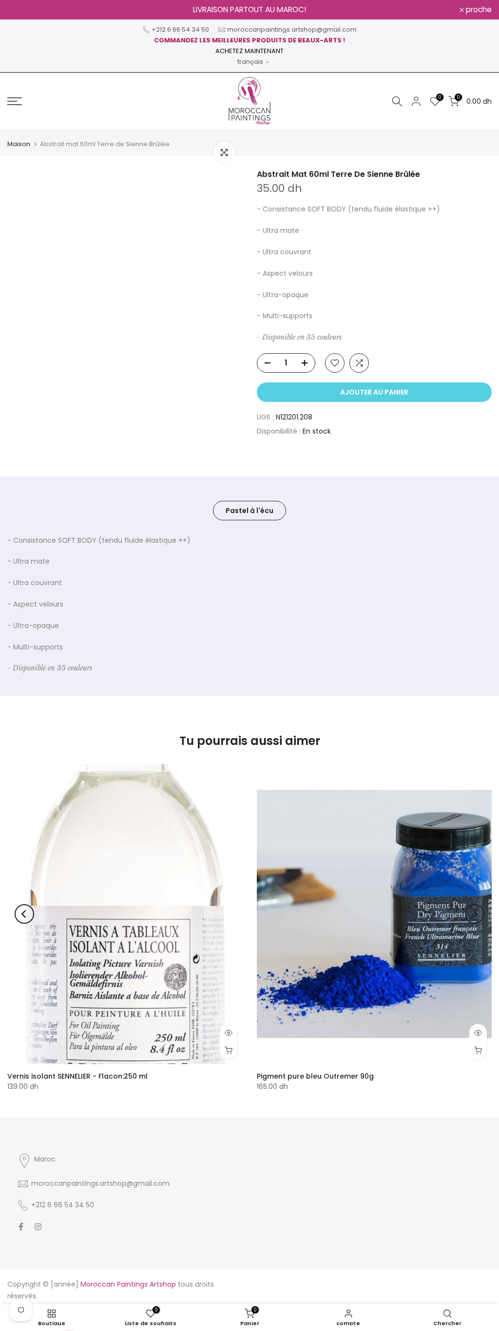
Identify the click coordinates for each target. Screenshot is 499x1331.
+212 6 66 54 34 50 (180, 29)
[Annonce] (249, 9)
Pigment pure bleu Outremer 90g (315, 1076)
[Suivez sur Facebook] (21, 1227)
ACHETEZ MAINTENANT (249, 51)
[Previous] (24, 914)
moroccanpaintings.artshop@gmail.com (292, 29)
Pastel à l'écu (249, 510)
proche (25, 10)
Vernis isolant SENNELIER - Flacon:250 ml (77, 1076)
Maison (18, 144)
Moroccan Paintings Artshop (128, 1284)
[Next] (474, 914)
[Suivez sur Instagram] (38, 1227)
